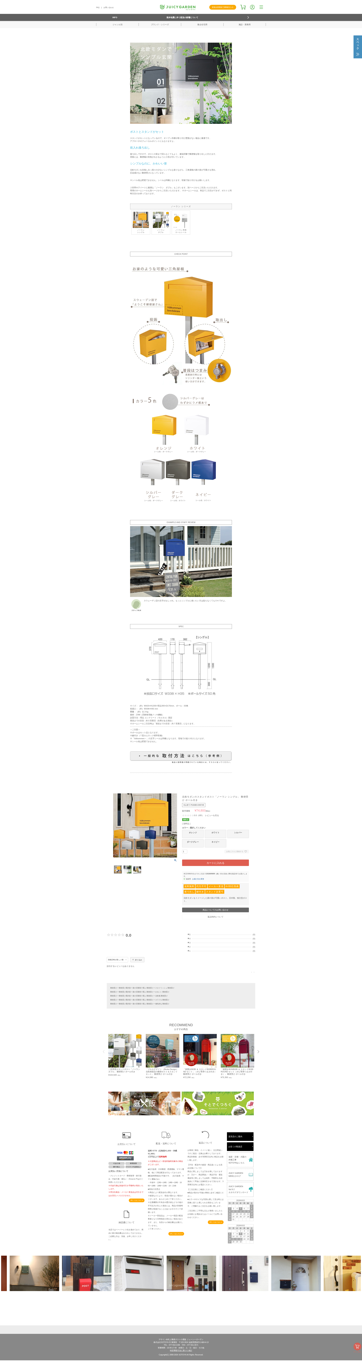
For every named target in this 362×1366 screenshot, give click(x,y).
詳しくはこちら (136, 1200)
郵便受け (113, 988)
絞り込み (138, 960)
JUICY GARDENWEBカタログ (236, 1174)
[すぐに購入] (357, 1346)
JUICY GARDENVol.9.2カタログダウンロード (238, 1189)
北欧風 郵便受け (161, 996)
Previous (104, 1051)
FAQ (97, 7)
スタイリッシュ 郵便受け (164, 988)
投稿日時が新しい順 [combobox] (115, 960)
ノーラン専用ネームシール (181, 231)
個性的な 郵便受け (162, 1004)
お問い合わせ (109, 7)
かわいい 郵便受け (162, 992)
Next (258, 1051)
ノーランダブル (161, 231)
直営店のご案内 (235, 1136)
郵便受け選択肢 (125, 988)
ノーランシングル (141, 231)
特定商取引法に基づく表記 (181, 1350)
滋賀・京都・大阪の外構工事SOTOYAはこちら (237, 1160)
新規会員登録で (223, 7)
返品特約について (215, 917)
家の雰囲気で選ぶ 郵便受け (143, 988)
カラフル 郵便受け (162, 1000)
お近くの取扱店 (235, 1146)
